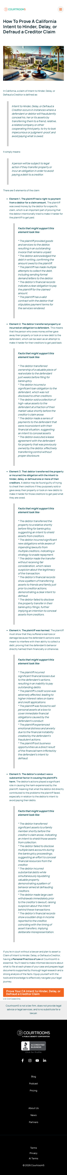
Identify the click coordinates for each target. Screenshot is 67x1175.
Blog (33, 1076)
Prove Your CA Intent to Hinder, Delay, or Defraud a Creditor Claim (33, 992)
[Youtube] (37, 1060)
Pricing (33, 1090)
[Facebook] (22, 1060)
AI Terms (33, 1158)
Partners (33, 1122)
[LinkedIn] (44, 1060)
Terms (33, 1147)
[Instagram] (30, 1060)
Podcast (33, 1083)
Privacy (33, 1153)
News (34, 1115)
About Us (34, 1108)
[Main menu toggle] (60, 9)
